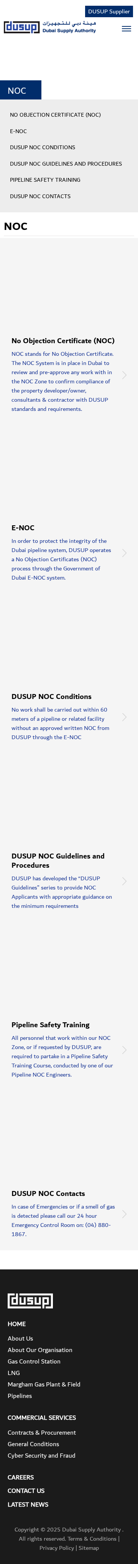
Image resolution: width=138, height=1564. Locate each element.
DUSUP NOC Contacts (40, 196)
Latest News (28, 1505)
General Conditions (33, 1444)
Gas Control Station (34, 1361)
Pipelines (20, 1396)
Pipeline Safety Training (45, 180)
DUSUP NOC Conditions (42, 147)
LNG (14, 1373)
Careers (21, 1478)
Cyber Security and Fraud (42, 1455)
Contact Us (26, 1491)
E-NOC (18, 131)
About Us (20, 1338)
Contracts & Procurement (42, 1432)
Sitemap (89, 1548)
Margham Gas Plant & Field (44, 1384)
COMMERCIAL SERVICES (42, 1418)
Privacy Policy (56, 1548)
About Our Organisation (40, 1350)
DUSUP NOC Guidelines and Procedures (66, 164)
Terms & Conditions (92, 1539)
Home (17, 1324)
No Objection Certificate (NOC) (55, 115)
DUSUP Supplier (109, 11)
